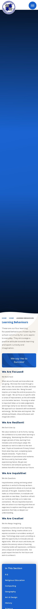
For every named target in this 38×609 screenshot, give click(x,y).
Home (4, 318)
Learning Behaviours (25, 318)
